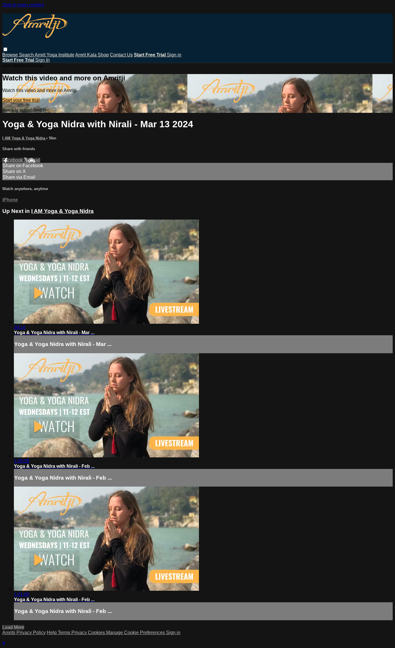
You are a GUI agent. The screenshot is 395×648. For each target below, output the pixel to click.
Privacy (79, 632)
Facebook (13, 160)
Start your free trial (21, 100)
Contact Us (121, 54)
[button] (5, 49)
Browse (10, 54)
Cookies (97, 632)
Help (52, 632)
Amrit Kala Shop (92, 54)
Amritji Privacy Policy (24, 632)
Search (27, 54)
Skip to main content (23, 4)
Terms (64, 632)
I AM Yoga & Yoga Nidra (24, 138)
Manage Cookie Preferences (136, 632)
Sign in (174, 54)
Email (34, 160)
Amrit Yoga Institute (54, 54)
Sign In (42, 60)
